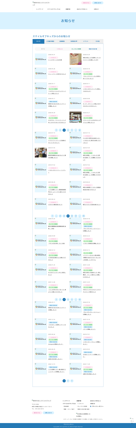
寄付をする (86, 3)
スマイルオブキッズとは (53, 9)
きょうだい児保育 (82, 406)
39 (83, 216)
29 (75, 216)
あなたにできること (82, 9)
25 (60, 216)
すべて (38, 41)
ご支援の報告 (50, 41)
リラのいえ (81, 403)
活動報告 (62, 41)
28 (72, 216)
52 (79, 130)
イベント (85, 41)
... (75, 130)
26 (64, 216)
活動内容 (68, 9)
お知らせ (96, 9)
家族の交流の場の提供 (83, 409)
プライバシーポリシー (98, 406)
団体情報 (66, 406)
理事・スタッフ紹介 (69, 409)
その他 (98, 41)
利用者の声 (74, 41)
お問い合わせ (97, 3)
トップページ (39, 9)
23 (79, 299)
